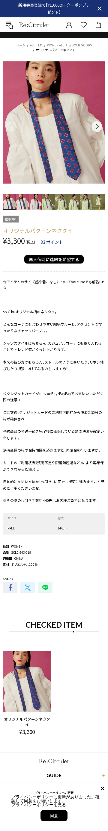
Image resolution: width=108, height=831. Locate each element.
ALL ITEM (36, 45)
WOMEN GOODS (80, 45)
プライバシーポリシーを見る (38, 804)
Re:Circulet (34, 24)
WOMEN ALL (55, 45)
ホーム (20, 45)
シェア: (8, 578)
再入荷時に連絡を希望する (54, 259)
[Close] (103, 788)
